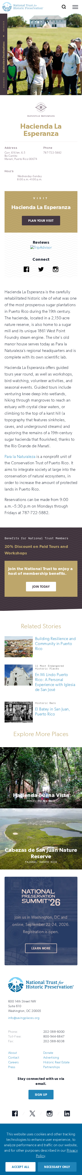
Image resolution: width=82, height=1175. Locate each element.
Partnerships (51, 1067)
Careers (13, 1062)
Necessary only (57, 1167)
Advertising (51, 1057)
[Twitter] (41, 275)
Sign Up (41, 1094)
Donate (48, 1053)
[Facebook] (26, 275)
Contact (13, 1057)
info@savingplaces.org (23, 1018)
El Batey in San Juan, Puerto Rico (52, 712)
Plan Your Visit (41, 220)
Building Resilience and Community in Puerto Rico (55, 643)
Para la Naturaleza (20, 456)
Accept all (20, 1167)
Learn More (41, 948)
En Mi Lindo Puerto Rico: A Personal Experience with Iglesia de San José (55, 682)
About (12, 1053)
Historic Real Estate (56, 1062)
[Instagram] (55, 275)
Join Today (41, 586)
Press (11, 1067)
